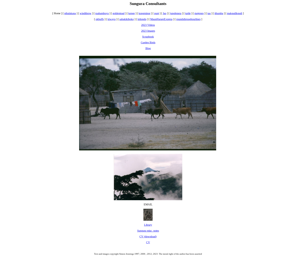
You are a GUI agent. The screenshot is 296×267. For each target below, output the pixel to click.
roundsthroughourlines (188, 19)
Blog (148, 48)
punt (156, 13)
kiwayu (112, 19)
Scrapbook (148, 36)
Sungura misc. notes (148, 230)
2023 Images (148, 30)
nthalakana (70, 13)
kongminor (144, 13)
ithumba (218, 13)
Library (148, 224)
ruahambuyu (102, 13)
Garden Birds (148, 42)
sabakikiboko (126, 19)
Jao (164, 13)
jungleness (175, 13)
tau (209, 13)
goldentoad (119, 13)
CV (148, 242)
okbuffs (100, 19)
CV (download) (148, 236)
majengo (199, 13)
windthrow (85, 13)
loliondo (142, 19)
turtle (188, 13)
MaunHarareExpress (161, 19)
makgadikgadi (234, 13)
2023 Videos (148, 25)
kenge (131, 13)
